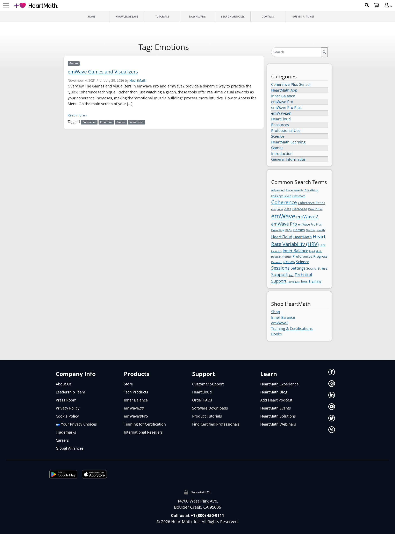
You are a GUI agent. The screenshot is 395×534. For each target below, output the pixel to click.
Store (128, 384)
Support (279, 274)
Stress (322, 268)
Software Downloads (210, 408)
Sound (311, 268)
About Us (64, 384)
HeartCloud (281, 118)
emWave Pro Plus (286, 107)
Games (73, 63)
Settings (298, 268)
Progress (320, 256)
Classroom (298, 196)
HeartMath (137, 80)
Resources (280, 124)
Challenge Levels (281, 196)
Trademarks (66, 432)
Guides (311, 230)
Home (91, 16)
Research (276, 262)
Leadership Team (70, 392)
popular (276, 256)
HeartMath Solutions (278, 416)
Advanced (278, 190)
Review (289, 261)
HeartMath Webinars (278, 424)
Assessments (295, 190)
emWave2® (281, 113)
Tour (304, 281)
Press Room (66, 400)
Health (321, 230)
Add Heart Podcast (276, 400)
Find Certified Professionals (216, 424)
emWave (283, 216)
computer (277, 209)
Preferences (302, 256)
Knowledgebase (127, 16)
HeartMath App (284, 90)
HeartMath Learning (288, 142)
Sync (291, 275)
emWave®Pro (136, 416)
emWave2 (307, 216)
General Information (288, 159)
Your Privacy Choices (78, 424)
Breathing (311, 190)
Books (276, 334)
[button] (387, 5)
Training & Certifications (292, 328)
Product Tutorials (207, 416)
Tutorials (162, 16)
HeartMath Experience (279, 384)
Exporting (277, 230)
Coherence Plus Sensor (291, 84)
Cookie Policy (67, 416)
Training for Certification (145, 424)
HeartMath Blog (273, 392)
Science (277, 136)
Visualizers (136, 122)
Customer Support (208, 384)
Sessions (280, 268)
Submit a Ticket (303, 16)
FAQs (288, 230)
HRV (322, 245)
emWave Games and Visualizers (103, 72)
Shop (275, 311)
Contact (268, 16)
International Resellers (143, 432)
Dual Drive (315, 209)
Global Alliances (70, 448)
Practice (287, 256)
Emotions (106, 122)
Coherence (89, 122)
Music (319, 251)
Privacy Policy (67, 408)
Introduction (282, 153)
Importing (276, 251)
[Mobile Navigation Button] (6, 5)
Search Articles (233, 16)
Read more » (77, 115)
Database (299, 209)
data (287, 209)
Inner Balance (283, 95)
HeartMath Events (275, 408)
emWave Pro (282, 101)
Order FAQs (202, 400)
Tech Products (136, 392)
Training (315, 281)
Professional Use (285, 130)
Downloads (197, 16)
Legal (312, 251)
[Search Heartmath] (367, 5)
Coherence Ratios (311, 203)
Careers (62, 440)
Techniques (293, 281)
